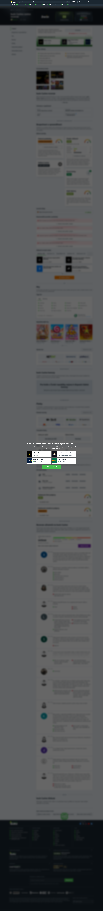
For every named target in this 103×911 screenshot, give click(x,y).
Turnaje (64, 4)
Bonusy (32, 4)
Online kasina (20, 4)
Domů (13, 4)
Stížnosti (45, 4)
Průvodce (38, 4)
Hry (27, 4)
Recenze (57, 4)
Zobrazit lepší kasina (52, 467)
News (69, 4)
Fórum (51, 4)
